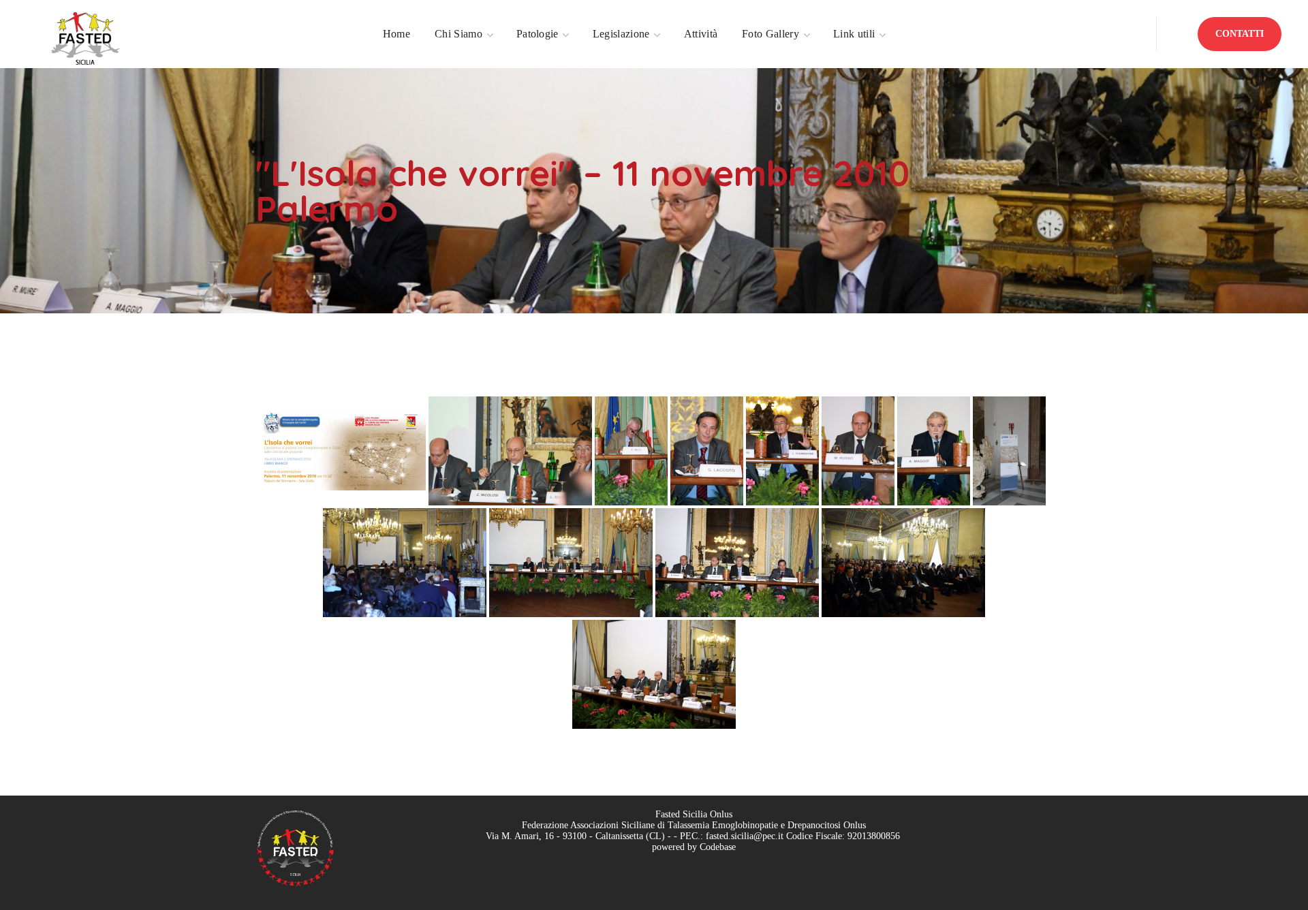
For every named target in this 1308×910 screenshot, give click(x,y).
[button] (1239, 34)
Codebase (718, 847)
